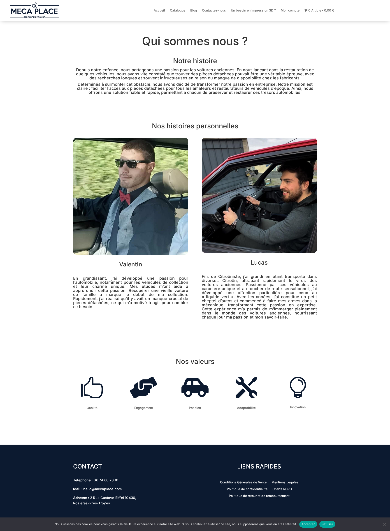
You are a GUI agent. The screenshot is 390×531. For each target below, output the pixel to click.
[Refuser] (384, 524)
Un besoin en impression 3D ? (253, 10)
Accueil (159, 10)
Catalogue (177, 10)
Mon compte (290, 10)
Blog (193, 10)
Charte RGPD (282, 489)
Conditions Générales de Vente (243, 482)
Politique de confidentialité (247, 489)
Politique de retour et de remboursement (259, 496)
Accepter (308, 524)
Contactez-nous (214, 10)
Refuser (327, 524)
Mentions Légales (285, 482)
